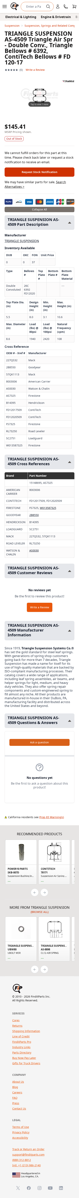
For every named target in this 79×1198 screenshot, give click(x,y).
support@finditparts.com (28, 1154)
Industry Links (21, 1047)
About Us (18, 1081)
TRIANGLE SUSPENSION (22, 241)
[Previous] (35, 892)
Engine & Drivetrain (56, 17)
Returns (17, 1025)
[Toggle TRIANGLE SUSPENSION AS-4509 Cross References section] (69, 462)
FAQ (14, 1098)
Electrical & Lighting (20, 17)
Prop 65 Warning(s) (51, 817)
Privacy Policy (20, 1132)
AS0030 (34, 550)
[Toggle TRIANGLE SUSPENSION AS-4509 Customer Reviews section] (69, 571)
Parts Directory (21, 1052)
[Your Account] (58, 6)
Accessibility (20, 1137)
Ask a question (39, 742)
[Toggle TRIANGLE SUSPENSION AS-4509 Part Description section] (69, 223)
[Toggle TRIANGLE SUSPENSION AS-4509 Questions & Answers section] (69, 721)
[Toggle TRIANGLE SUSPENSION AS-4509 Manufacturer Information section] (69, 631)
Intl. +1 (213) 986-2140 (26, 1165)
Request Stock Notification (39, 172)
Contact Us (19, 1108)
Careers (17, 1092)
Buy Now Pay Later (24, 1058)
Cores (16, 1020)
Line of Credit (21, 1036)
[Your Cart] (74, 6)
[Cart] (74, 6)
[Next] (44, 892)
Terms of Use (20, 1127)
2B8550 (34, 515)
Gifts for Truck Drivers (26, 1063)
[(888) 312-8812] (66, 6)
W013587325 (48, 508)
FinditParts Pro (21, 1042)
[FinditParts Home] (15, 6)
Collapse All (39, 209)
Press (15, 1103)
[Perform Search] (48, 6)
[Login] (58, 6)
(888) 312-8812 (21, 1160)
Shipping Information (26, 1031)
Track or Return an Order (28, 1149)
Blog (15, 1087)
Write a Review (35, 70)
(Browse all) (40, 912)
